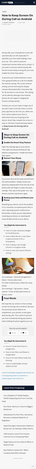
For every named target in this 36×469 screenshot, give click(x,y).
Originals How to (11, 378)
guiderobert (23, 373)
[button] (33, 466)
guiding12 (11, 375)
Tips (18, 378)
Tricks (22, 378)
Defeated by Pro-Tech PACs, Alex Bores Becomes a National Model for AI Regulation (17, 418)
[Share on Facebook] (17, 49)
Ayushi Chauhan (9, 22)
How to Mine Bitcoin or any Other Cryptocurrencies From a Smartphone (18, 239)
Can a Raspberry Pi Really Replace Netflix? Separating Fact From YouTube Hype (17, 398)
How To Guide (18, 375)
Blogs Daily (15, 373)
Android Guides (7, 373)
